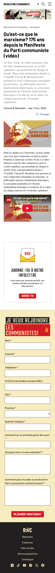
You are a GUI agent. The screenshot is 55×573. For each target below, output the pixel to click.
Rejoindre (27, 536)
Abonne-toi (27, 296)
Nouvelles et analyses (15, 26)
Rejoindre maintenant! (27, 514)
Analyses (35, 26)
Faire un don (27, 547)
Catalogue (27, 559)
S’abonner (27, 542)
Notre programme (27, 553)
